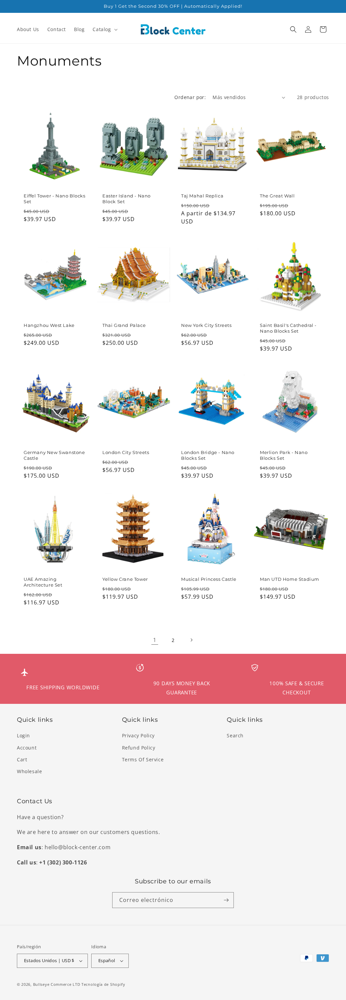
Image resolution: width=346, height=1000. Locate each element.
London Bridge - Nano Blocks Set (207, 455)
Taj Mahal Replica (202, 195)
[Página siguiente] (191, 640)
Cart (22, 759)
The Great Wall (277, 195)
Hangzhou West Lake (49, 325)
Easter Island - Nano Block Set (126, 198)
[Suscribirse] (226, 900)
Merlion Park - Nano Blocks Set (283, 455)
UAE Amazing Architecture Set (43, 582)
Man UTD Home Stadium (289, 579)
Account (26, 747)
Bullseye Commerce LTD (56, 984)
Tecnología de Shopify (103, 984)
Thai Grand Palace (124, 325)
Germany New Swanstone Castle (54, 455)
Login (23, 735)
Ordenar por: (190, 97)
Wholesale (29, 771)
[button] (104, 29)
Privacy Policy (138, 735)
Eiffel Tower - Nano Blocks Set (54, 198)
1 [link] (154, 640)
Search (235, 735)
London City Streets (125, 452)
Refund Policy (138, 747)
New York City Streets (206, 325)
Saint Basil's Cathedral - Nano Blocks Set (288, 328)
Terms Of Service (143, 759)
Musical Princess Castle (209, 579)
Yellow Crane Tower (125, 579)
